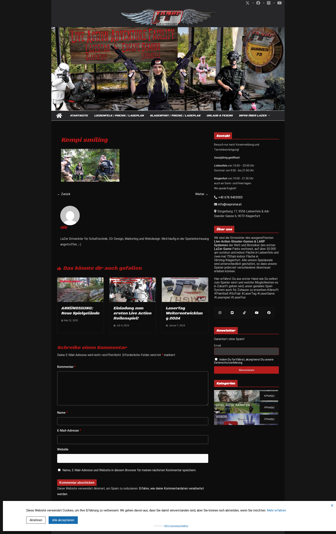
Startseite (79, 115)
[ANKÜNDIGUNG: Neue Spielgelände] (80, 279)
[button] (268, 115)
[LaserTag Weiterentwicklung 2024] (185, 279)
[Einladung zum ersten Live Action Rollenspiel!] (132, 279)
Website (62, 449)
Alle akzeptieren (63, 520)
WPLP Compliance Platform (176, 526)
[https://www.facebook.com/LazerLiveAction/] (269, 313)
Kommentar (66, 367)
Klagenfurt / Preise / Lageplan (175, 115)
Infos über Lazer (252, 115)
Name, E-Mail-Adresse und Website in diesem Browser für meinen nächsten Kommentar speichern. (129, 470)
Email (217, 345)
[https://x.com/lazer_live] (232, 313)
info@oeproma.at (230, 204)
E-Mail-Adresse (69, 430)
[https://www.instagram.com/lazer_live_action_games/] (220, 313)
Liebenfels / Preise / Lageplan (119, 115)
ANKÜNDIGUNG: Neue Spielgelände (80, 311)
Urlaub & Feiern (219, 115)
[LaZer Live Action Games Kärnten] (59, 116)
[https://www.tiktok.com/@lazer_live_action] (244, 313)
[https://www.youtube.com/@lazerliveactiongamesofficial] (256, 313)
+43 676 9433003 (230, 197)
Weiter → (201, 194)
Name (62, 412)
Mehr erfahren (276, 510)
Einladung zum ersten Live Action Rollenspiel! (132, 313)
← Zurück (63, 194)
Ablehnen (36, 520)
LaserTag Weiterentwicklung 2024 (184, 313)
